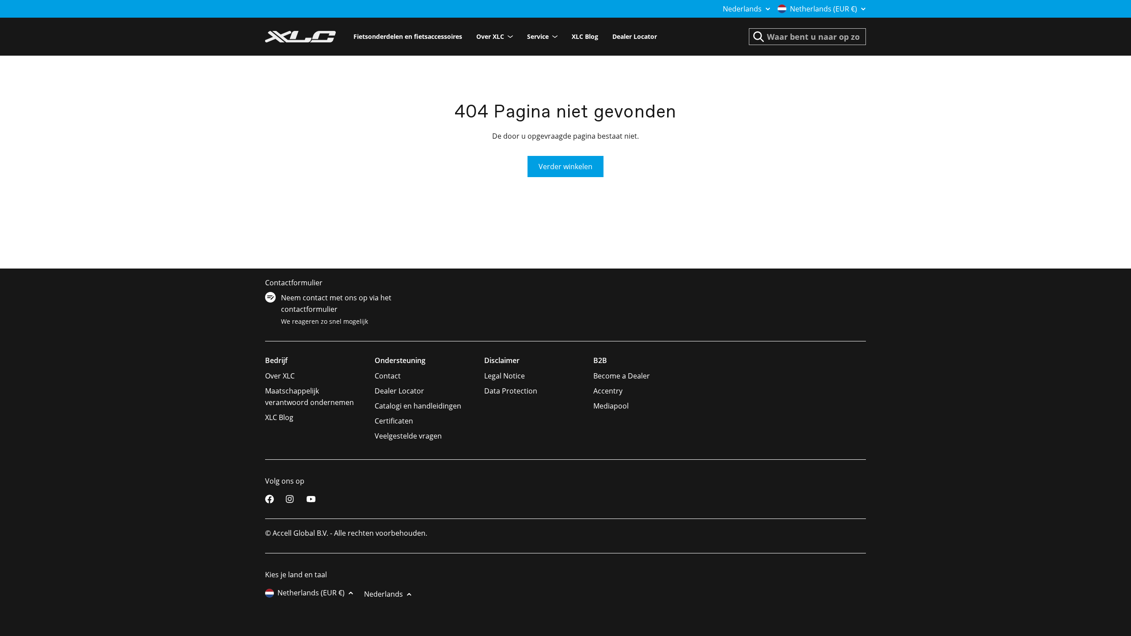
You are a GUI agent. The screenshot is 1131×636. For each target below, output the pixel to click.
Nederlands (742, 8)
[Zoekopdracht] (758, 36)
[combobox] (807, 36)
